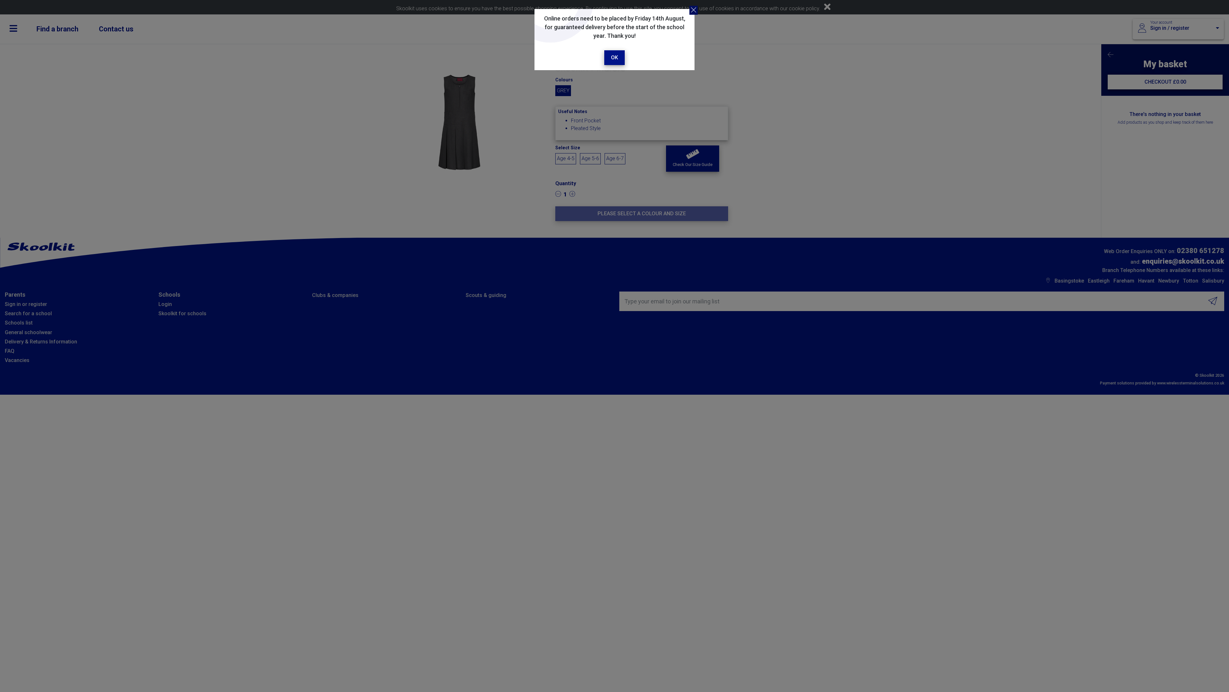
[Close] (693, 10)
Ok (614, 57)
